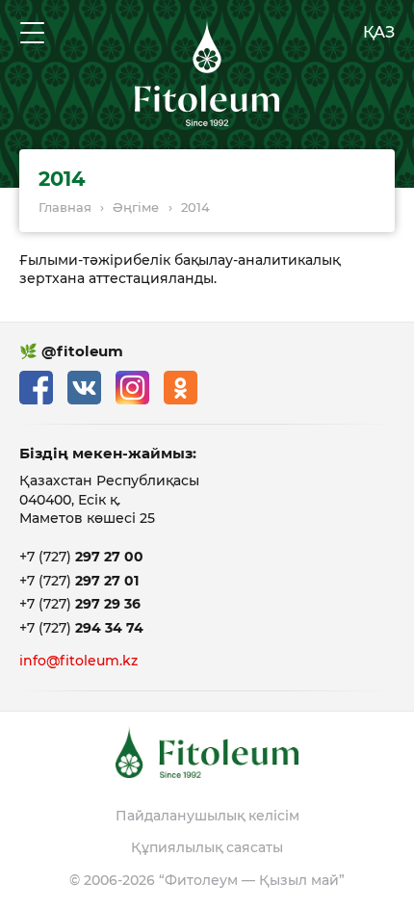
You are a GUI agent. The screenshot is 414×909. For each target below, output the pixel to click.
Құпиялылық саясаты (207, 847)
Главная (65, 207)
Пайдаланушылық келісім (207, 815)
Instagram (132, 387)
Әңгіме (136, 207)
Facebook (36, 387)
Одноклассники (180, 387)
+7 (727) (81, 556)
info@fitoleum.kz (78, 660)
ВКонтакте (84, 387)
